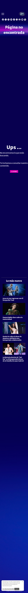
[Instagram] (8, 19)
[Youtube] (11, 19)
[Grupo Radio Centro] (17, 19)
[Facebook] (3, 19)
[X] (6, 19)
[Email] (22, 19)
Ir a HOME (14, 171)
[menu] (2, 14)
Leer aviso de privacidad (8, 589)
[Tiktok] (14, 19)
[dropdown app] (19, 20)
